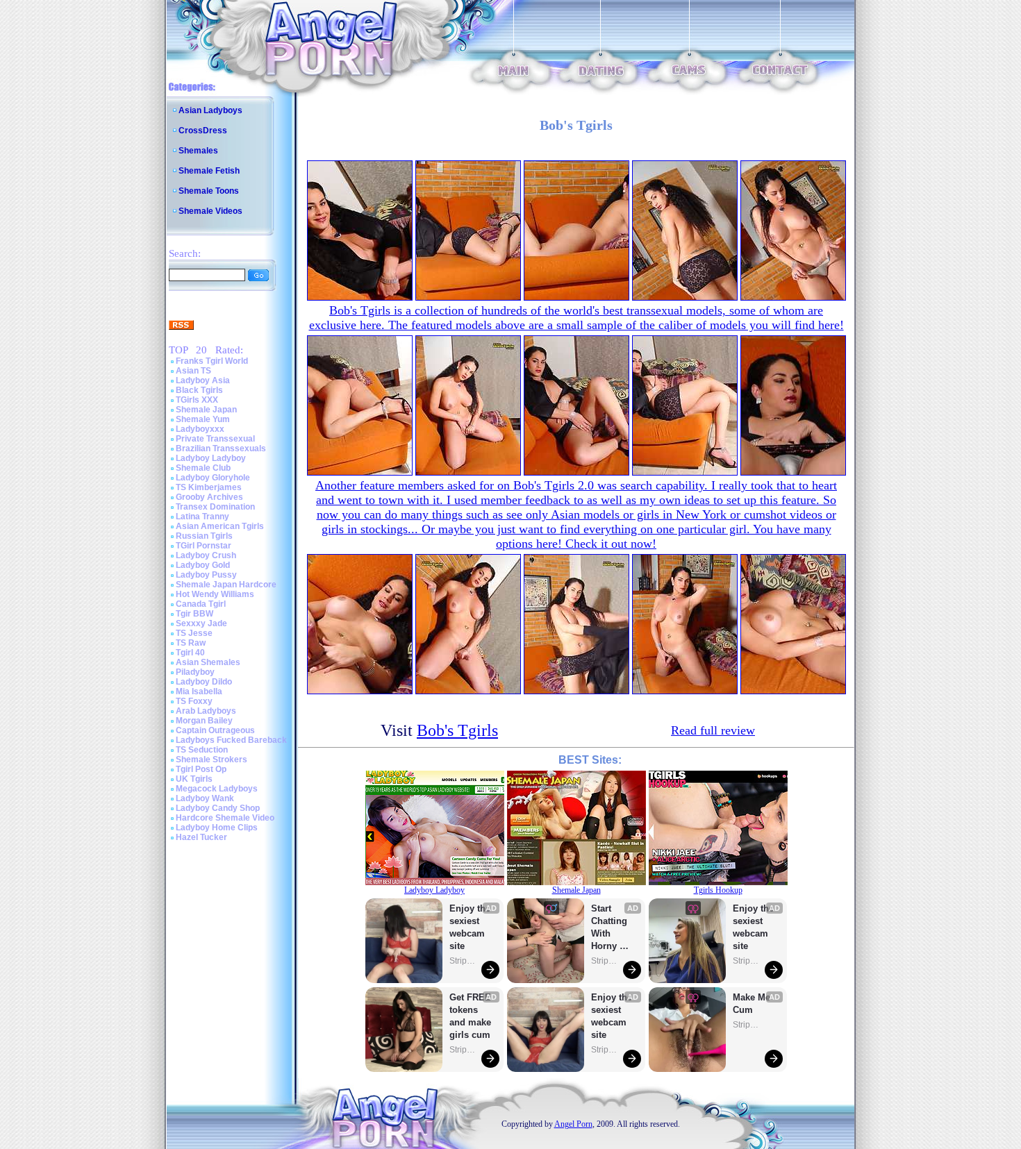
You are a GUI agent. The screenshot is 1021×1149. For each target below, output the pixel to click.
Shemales (198, 151)
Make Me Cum (753, 1003)
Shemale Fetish (209, 171)
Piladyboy (195, 672)
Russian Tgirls (204, 536)
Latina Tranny (202, 516)
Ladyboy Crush (206, 555)
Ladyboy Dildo (204, 682)
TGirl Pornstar (203, 546)
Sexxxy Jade (201, 623)
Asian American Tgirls (220, 526)
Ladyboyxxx (200, 429)
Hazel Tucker (201, 837)
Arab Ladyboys (206, 711)
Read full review (713, 730)
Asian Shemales (208, 662)
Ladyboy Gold (203, 565)
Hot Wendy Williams (215, 594)
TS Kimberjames (209, 487)
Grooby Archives (209, 497)
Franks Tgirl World (212, 361)
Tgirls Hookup (718, 890)
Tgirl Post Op (201, 769)
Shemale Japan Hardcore (226, 584)
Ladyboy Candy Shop (218, 808)
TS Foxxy (194, 701)
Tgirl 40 (190, 652)
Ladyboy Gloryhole (213, 478)
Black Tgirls (199, 390)
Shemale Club (203, 468)
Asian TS (193, 371)
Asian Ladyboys (210, 110)
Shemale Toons (209, 191)
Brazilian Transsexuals (221, 448)
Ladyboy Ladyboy (211, 458)
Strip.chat (463, 961)
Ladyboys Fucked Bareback (231, 740)
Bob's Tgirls (457, 730)
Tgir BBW (194, 614)
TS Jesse (194, 633)
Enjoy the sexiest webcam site (470, 927)
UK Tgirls (194, 779)
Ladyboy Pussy (206, 575)
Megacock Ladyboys (217, 789)
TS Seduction (202, 750)
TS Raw (191, 643)
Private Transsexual (215, 439)
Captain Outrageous (215, 730)
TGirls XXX (197, 400)
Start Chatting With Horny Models (610, 928)
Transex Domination (215, 507)
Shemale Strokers (211, 759)
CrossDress (203, 130)
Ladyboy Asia (203, 380)
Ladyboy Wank (205, 798)
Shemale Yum (203, 419)
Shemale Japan (206, 409)
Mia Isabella (199, 691)
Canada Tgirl (201, 604)
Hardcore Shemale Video (225, 818)
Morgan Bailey (204, 721)
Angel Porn (573, 1124)
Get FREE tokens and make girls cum (470, 1016)
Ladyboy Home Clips (217, 827)
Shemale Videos (210, 211)
